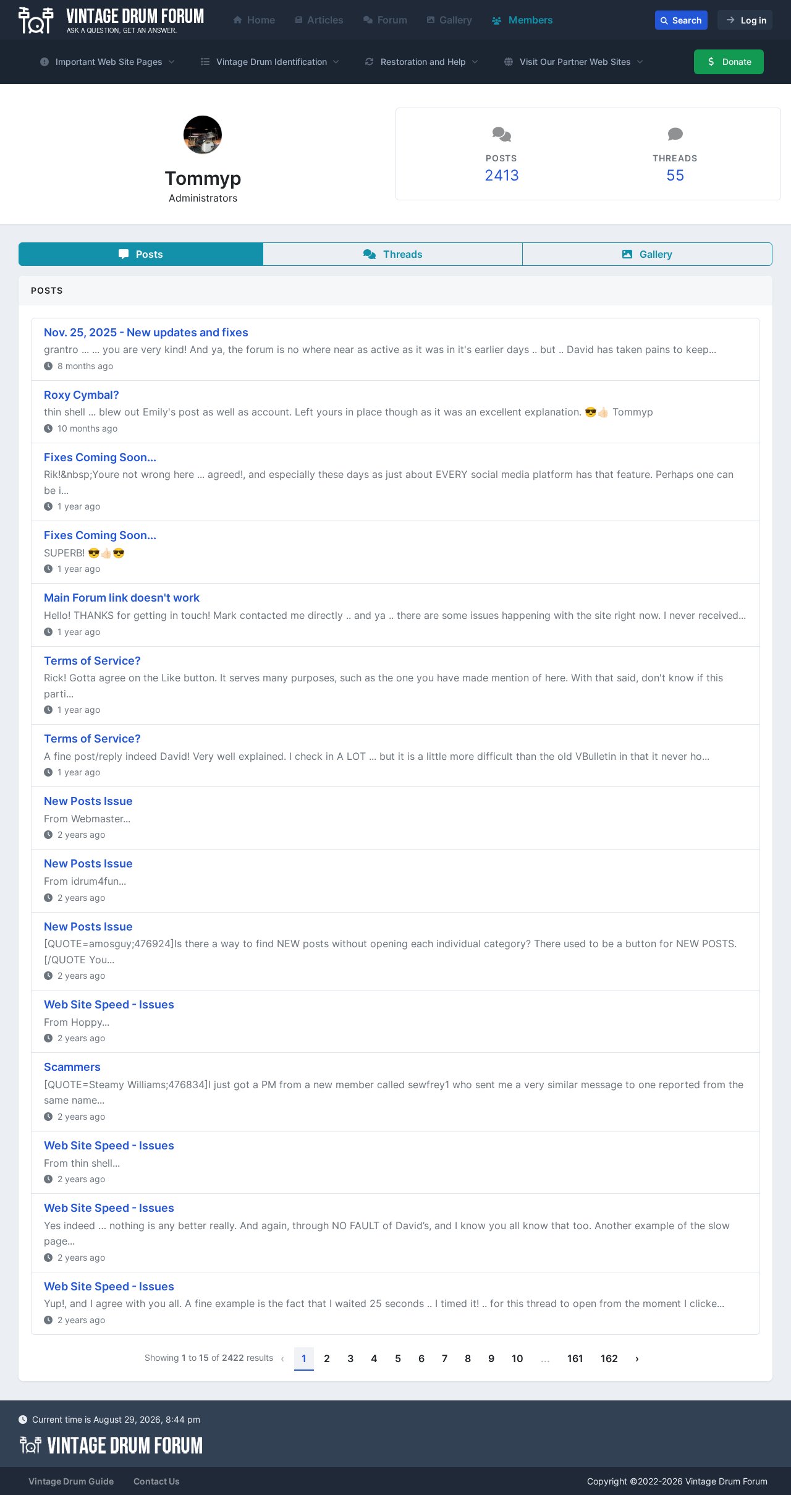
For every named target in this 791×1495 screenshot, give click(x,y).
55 (675, 175)
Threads (402, 254)
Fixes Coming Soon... (100, 457)
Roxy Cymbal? (81, 394)
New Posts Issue (88, 800)
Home (261, 20)
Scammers (72, 1066)
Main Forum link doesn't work (122, 597)
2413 (501, 175)
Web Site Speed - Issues (109, 1004)
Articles (325, 20)
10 (517, 1358)
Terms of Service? (92, 660)
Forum (392, 20)
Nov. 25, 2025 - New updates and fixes (146, 332)
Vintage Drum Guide (71, 1481)
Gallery (455, 20)
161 (575, 1358)
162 (609, 1358)
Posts (148, 254)
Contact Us (156, 1481)
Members (529, 20)
